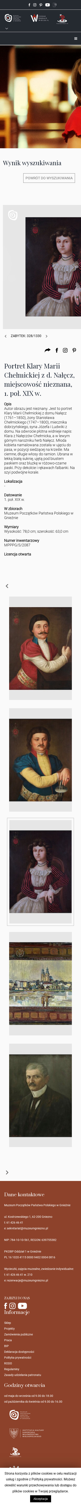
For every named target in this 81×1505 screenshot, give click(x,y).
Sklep (7, 1322)
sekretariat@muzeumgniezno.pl (27, 1228)
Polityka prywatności (17, 1357)
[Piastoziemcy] (62, 19)
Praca (8, 1340)
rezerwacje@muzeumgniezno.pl (27, 1280)
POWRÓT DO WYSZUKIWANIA (49, 178)
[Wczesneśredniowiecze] (39, 18)
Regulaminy (11, 1369)
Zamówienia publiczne (18, 1334)
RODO (8, 1363)
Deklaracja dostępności (19, 1351)
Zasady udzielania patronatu (22, 1375)
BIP (6, 1346)
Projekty (9, 1328)
